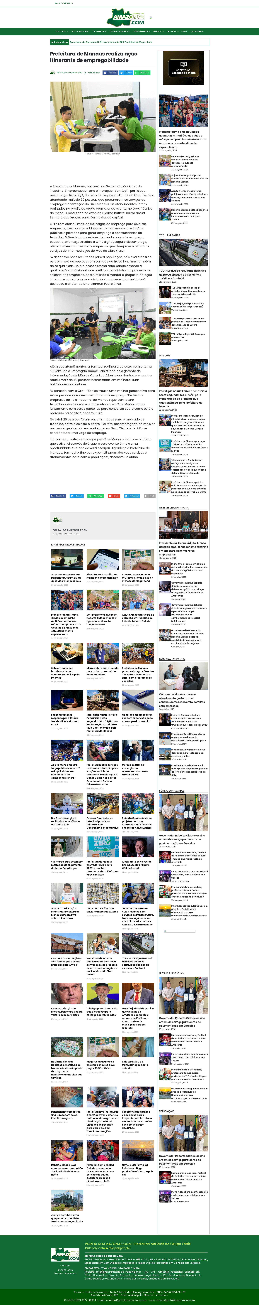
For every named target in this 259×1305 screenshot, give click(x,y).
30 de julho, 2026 (178, 577)
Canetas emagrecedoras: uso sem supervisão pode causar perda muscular (137, 718)
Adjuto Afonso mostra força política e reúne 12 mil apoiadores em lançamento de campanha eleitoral (65, 771)
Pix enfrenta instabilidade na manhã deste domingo (102, 576)
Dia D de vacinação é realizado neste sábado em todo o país (65, 821)
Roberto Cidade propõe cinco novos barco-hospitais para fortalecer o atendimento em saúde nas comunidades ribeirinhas (137, 1120)
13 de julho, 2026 (166, 709)
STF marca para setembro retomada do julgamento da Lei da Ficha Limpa (67, 865)
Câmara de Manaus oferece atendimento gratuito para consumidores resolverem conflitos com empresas (182, 700)
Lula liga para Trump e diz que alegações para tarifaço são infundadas (102, 1012)
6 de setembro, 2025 (180, 728)
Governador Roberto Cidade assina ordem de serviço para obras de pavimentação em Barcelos (182, 839)
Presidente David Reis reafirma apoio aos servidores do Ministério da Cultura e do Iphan (188, 737)
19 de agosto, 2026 (167, 558)
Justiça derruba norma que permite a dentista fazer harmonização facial (67, 1218)
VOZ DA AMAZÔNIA (79, 31)
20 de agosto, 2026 (179, 297)
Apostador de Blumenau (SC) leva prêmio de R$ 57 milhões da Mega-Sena (137, 578)
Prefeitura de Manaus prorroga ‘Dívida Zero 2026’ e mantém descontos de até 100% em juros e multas (103, 868)
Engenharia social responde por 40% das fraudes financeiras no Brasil (64, 719)
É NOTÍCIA (171, 31)
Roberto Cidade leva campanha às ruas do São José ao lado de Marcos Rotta (67, 1169)
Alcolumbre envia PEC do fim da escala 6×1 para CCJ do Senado (136, 865)
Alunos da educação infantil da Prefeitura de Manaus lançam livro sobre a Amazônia (65, 913)
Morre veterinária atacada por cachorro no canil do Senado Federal (102, 671)
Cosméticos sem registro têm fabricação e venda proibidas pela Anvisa (66, 961)
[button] (110, 72)
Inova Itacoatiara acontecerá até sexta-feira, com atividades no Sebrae (189, 874)
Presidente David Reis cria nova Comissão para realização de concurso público (188, 753)
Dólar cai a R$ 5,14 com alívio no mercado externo (102, 910)
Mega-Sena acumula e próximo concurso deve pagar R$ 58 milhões (101, 1065)
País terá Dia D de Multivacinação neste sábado (135, 1065)
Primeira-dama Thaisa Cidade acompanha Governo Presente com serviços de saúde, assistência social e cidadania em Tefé (100, 1173)
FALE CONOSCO (64, 3)
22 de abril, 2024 (178, 919)
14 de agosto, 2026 (179, 328)
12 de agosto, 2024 (179, 900)
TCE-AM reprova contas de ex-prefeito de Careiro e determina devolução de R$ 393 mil (188, 321)
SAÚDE (185, 31)
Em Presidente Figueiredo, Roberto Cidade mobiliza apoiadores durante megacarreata (102, 619)
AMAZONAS (60, 31)
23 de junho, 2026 (167, 846)
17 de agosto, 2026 (179, 310)
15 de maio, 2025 (178, 778)
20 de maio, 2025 (178, 759)
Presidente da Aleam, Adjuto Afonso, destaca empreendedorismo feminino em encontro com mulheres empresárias (183, 549)
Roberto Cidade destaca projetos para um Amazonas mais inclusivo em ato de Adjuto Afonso (137, 822)
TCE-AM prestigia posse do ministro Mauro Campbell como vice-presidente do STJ (188, 291)
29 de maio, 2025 (178, 744)
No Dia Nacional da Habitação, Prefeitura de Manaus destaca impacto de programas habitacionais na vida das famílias (66, 1070)
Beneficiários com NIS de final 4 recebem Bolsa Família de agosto (65, 1115)
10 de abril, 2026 (178, 599)
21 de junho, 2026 (178, 865)
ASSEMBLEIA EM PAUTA (119, 31)
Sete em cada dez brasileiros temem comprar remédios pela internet (65, 672)
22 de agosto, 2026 (168, 150)
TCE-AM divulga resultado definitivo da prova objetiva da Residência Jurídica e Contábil (137, 963)
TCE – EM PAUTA (99, 31)
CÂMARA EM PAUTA (141, 31)
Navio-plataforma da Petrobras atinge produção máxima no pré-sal (138, 1169)
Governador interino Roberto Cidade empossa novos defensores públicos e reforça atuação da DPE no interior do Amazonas (187, 589)
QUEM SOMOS (197, 31)
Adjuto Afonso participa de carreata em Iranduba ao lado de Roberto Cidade (138, 618)
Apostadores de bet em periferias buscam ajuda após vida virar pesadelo (66, 578)
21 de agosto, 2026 (179, 223)
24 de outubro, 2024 (180, 881)
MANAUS (157, 31)
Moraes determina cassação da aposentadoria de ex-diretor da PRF (135, 769)
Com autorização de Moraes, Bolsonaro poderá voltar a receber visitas (67, 1012)
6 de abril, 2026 (178, 646)
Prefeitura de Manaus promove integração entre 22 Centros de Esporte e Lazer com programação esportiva (138, 674)
